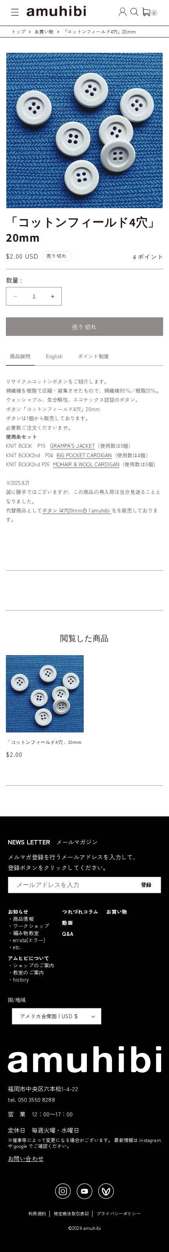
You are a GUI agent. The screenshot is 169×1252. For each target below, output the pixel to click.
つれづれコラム (80, 911)
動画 (67, 922)
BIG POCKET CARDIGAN (84, 455)
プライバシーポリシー (119, 1213)
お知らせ (18, 911)
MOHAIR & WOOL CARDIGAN (86, 464)
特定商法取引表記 (71, 1213)
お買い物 (44, 31)
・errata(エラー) (26, 940)
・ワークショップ (28, 926)
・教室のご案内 (26, 972)
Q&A (67, 933)
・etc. (14, 947)
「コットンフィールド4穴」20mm (99, 31)
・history (18, 979)
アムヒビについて (28, 958)
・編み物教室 (23, 933)
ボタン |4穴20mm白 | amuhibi (76, 510)
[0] (146, 13)
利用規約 (37, 1213)
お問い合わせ (26, 1158)
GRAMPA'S (62, 445)
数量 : (14, 280)
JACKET (85, 445)
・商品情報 (21, 918)
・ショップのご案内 (31, 965)
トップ (18, 31)
